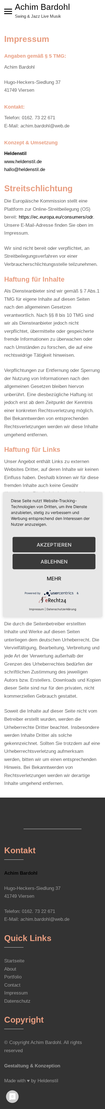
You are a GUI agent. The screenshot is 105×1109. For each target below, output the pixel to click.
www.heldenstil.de (23, 161)
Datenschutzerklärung (61, 609)
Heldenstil (48, 1080)
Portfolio (13, 977)
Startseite (14, 961)
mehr (54, 578)
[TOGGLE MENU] (8, 11)
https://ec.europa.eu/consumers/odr (56, 217)
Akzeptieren (54, 544)
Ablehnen (54, 561)
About (10, 969)
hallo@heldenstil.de (24, 169)
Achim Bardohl (42, 7)
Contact (12, 985)
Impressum (16, 993)
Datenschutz (17, 1001)
